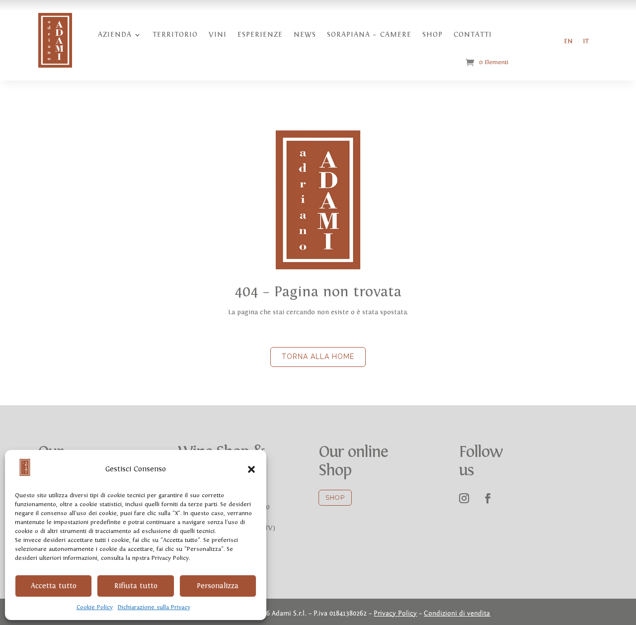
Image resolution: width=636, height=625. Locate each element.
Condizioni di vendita (457, 614)
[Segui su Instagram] (464, 498)
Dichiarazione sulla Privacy (154, 607)
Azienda (115, 34)
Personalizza (217, 586)
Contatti (473, 34)
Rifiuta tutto (136, 586)
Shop (432, 34)
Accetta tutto (54, 586)
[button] (251, 469)
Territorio (175, 34)
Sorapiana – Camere (369, 34)
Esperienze (260, 34)
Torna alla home (318, 356)
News (305, 34)
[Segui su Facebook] (488, 498)
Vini (218, 34)
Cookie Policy (95, 607)
